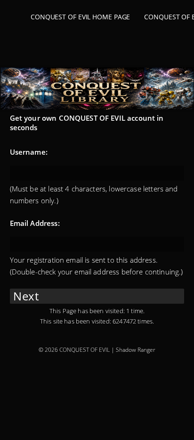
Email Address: (35, 223)
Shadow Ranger (135, 350)
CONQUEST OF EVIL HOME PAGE (80, 16)
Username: (29, 152)
